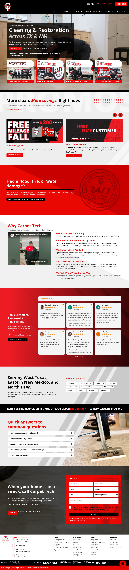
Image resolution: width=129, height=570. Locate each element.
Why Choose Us (96, 540)
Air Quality (57, 545)
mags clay (76, 305)
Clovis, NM (30, 150)
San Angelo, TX (49, 150)
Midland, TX (91, 150)
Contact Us (120, 11)
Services (55, 11)
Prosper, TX (117, 150)
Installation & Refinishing (61, 547)
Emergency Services (83, 11)
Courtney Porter (78, 332)
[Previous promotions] (115, 115)
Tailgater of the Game (98, 542)
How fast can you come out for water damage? (27, 450)
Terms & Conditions (33, 568)
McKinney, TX (81, 150)
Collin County (77, 547)
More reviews (79, 356)
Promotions (68, 11)
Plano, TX (108, 150)
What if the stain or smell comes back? (24, 444)
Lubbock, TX (39, 150)
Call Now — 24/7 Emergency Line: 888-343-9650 (26, 199)
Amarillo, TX (20, 150)
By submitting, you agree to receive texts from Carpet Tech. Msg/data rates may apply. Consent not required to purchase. (95, 508)
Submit (93, 514)
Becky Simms (49, 332)
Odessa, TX (100, 150)
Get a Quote (114, 542)
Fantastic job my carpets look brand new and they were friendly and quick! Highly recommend (108, 342)
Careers (93, 555)
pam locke (105, 305)
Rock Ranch (95, 545)
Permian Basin (77, 552)
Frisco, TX (113, 148)
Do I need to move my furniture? (22, 439)
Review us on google (18, 339)
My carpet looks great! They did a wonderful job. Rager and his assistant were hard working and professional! (50, 343)
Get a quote (15, 49)
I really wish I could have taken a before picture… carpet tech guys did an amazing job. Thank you (51, 315)
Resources (94, 552)
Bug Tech (57, 550)
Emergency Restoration (61, 542)
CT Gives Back (95, 550)
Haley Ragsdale (107, 332)
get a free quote (106, 4)
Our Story (94, 547)
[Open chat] (122, 563)
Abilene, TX (80, 148)
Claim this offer (14, 155)
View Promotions (13, 110)
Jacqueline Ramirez (51, 305)
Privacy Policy (44, 568)
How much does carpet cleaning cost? (24, 433)
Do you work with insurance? (20, 455)
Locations (97, 11)
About (108, 11)
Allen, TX (88, 148)
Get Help (113, 540)
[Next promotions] (120, 115)
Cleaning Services (59, 540)
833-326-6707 (31, 48)
